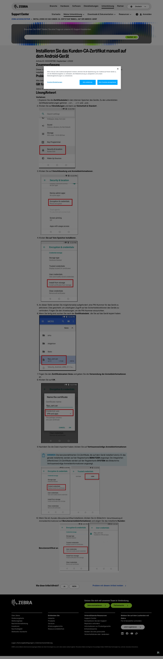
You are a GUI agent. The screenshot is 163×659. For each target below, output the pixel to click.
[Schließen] (117, 68)
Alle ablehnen (87, 82)
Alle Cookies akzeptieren (107, 82)
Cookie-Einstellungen (54, 82)
